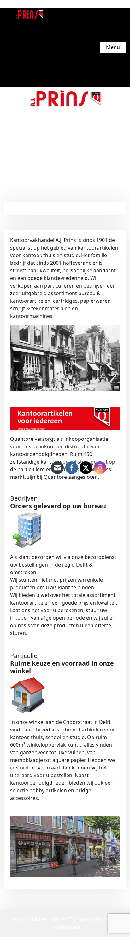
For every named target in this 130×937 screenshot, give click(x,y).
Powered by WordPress (40, 919)
